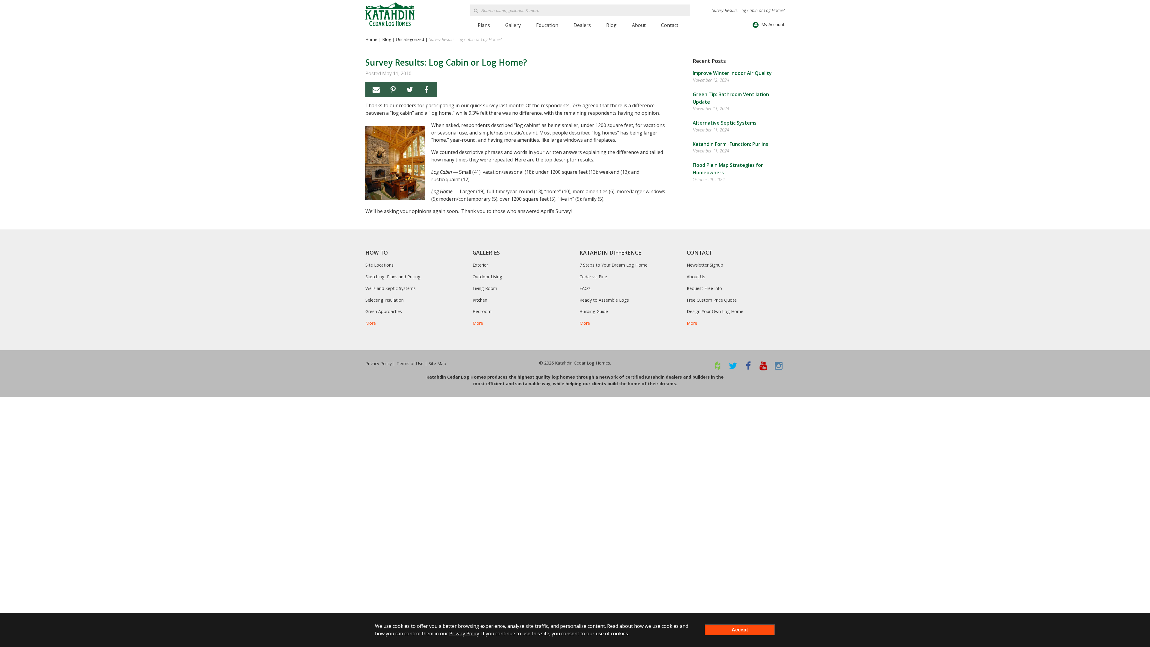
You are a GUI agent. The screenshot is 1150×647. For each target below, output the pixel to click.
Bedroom (482, 311)
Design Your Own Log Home (715, 311)
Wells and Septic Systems (390, 288)
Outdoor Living (487, 276)
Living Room (485, 288)
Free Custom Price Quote (712, 300)
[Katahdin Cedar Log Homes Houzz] (718, 365)
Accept (740, 629)
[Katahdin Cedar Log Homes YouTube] (763, 365)
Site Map (437, 364)
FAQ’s (585, 288)
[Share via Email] (376, 89)
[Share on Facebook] (426, 89)
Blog (611, 25)
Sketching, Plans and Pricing (392, 276)
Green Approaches (383, 311)
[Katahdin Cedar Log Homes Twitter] (733, 365)
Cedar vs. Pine (593, 276)
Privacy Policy (378, 364)
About (639, 25)
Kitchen (480, 300)
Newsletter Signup (705, 265)
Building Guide (593, 311)
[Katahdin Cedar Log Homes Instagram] (779, 365)
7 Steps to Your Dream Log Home (613, 265)
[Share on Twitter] (410, 89)
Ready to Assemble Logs (604, 300)
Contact (669, 25)
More (370, 323)
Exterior (480, 265)
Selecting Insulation (384, 300)
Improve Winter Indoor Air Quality (732, 73)
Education (547, 25)
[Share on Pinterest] (393, 89)
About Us (696, 276)
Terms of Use (410, 364)
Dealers (582, 25)
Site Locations (379, 265)
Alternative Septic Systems (724, 123)
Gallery (513, 25)
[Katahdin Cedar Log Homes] (389, 14)
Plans (484, 25)
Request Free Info (704, 288)
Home (371, 39)
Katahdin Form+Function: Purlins (730, 144)
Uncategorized (410, 39)
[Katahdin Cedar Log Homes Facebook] (748, 365)
